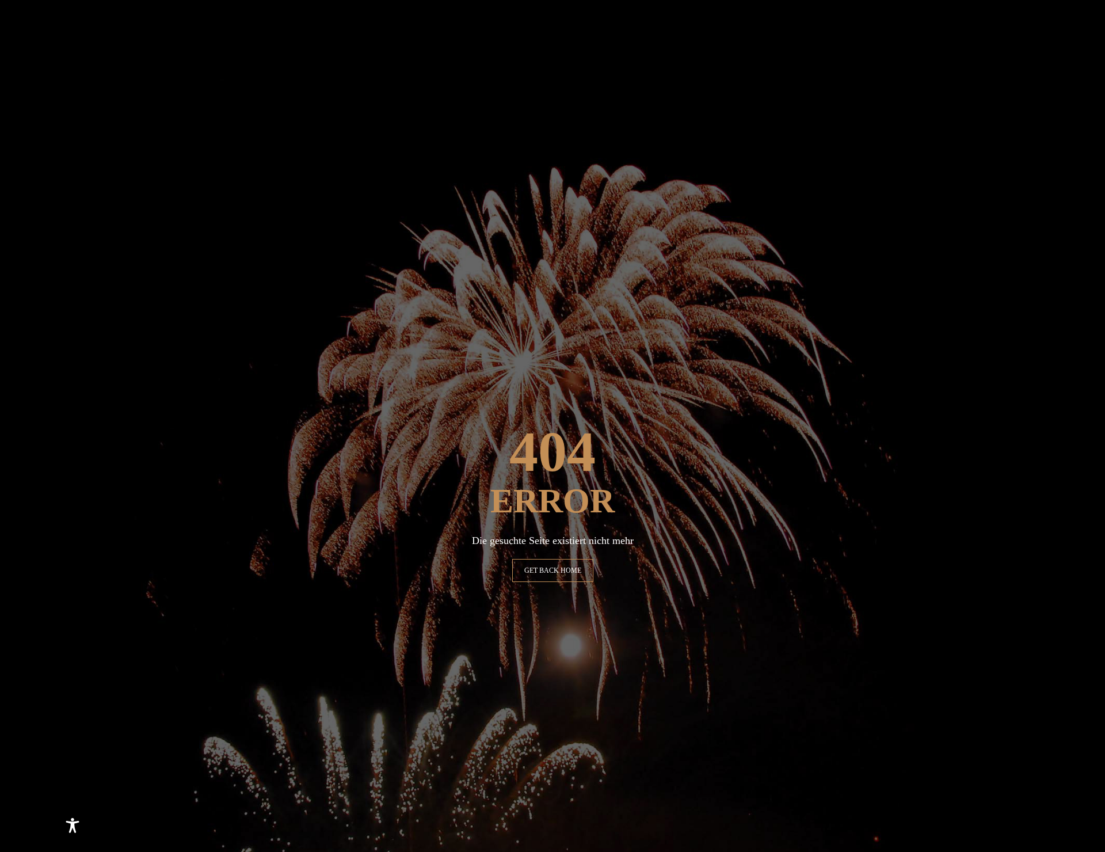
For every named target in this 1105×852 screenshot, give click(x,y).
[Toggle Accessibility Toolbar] (72, 825)
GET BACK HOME (552, 570)
